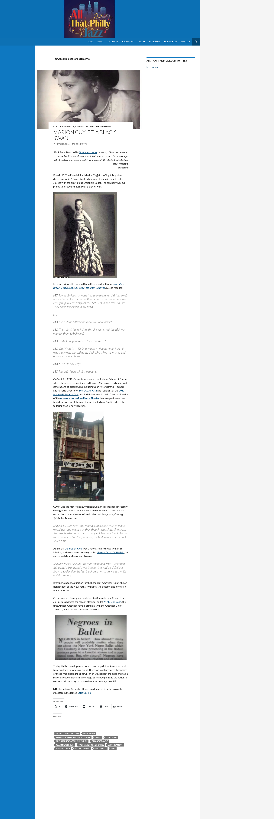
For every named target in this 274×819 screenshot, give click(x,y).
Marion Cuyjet (63, 749)
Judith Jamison (115, 745)
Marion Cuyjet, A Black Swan (84, 135)
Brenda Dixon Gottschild (110, 552)
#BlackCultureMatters (67, 733)
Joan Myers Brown (65, 745)
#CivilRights (89, 733)
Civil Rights (111, 737)
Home (90, 42)
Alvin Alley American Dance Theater (79, 398)
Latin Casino (84, 692)
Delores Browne (74, 548)
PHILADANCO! (88, 390)
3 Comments (80, 144)
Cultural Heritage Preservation (93, 126)
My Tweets (152, 67)
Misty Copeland (112, 601)
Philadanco (100, 749)
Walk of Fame (128, 42)
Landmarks (113, 42)
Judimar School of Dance (91, 745)
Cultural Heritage (63, 126)
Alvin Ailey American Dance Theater (73, 737)
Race (113, 749)
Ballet (98, 737)
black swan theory (88, 152)
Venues (100, 42)
